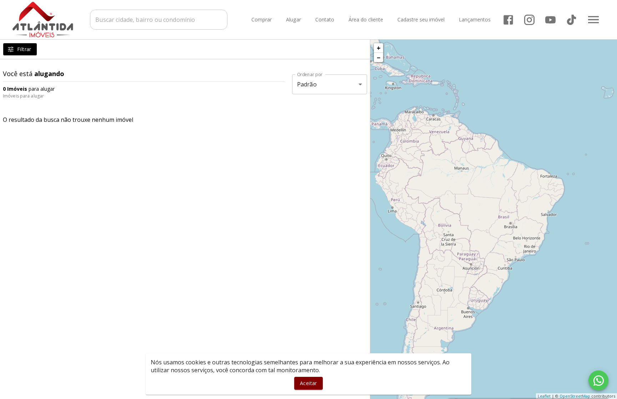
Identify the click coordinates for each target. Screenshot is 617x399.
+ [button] (379, 48)
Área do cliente (365, 20)
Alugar (293, 20)
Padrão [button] (307, 84)
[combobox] (158, 20)
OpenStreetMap (575, 396)
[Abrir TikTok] (571, 20)
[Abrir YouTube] (550, 20)
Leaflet (544, 396)
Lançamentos (475, 20)
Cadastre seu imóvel (421, 20)
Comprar (261, 20)
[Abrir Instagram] (529, 20)
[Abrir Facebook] (508, 20)
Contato (324, 20)
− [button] (378, 57)
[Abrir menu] (593, 19)
